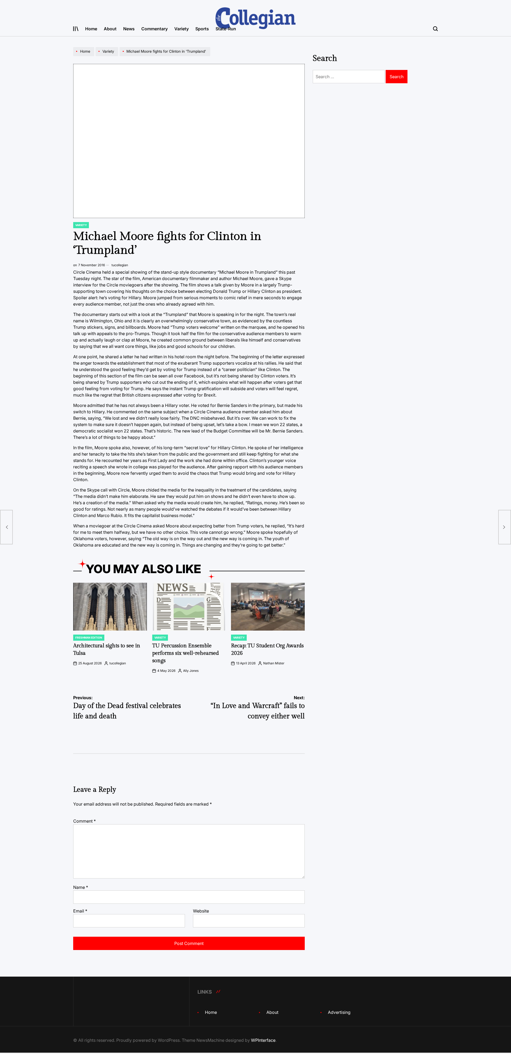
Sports (202, 28)
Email (80, 911)
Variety (181, 28)
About (110, 28)
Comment (84, 821)
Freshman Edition (88, 637)
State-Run (226, 28)
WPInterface (263, 1040)
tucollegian (120, 265)
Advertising (339, 1012)
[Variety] (107, 56)
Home (91, 28)
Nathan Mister (274, 663)
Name (80, 887)
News (129, 28)
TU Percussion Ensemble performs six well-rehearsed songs (185, 653)
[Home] (84, 56)
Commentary (154, 28)
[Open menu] (76, 28)
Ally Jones (191, 671)
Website (201, 911)
